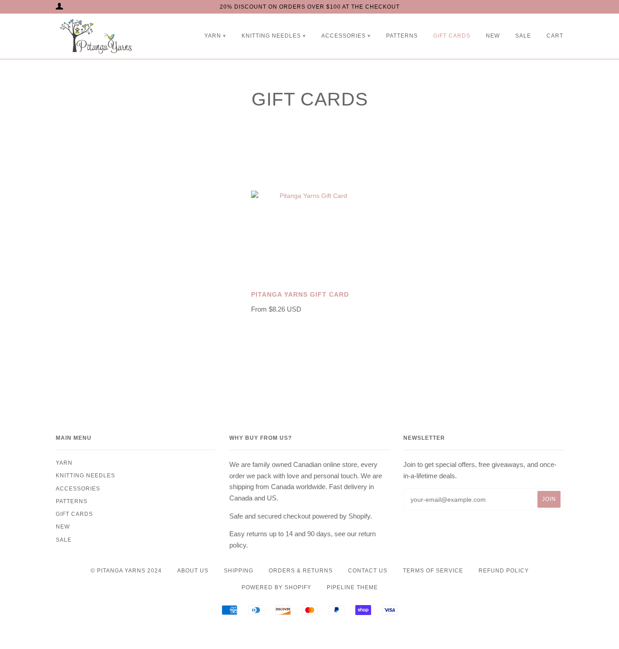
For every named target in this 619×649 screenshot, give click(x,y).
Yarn (212, 36)
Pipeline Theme (352, 587)
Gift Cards (451, 36)
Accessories (343, 36)
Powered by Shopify (276, 587)
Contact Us (367, 570)
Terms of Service (433, 570)
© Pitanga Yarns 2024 (126, 570)
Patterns (402, 36)
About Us (192, 570)
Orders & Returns (301, 570)
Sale (523, 36)
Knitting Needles (271, 36)
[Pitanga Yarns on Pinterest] (328, 633)
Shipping (238, 570)
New (493, 36)
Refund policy (504, 570)
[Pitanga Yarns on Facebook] (291, 633)
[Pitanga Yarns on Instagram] (310, 633)
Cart (554, 36)
